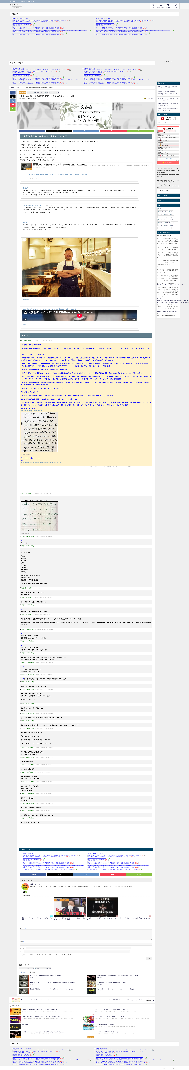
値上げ (166, 225)
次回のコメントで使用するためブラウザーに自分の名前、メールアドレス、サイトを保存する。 (46, 954)
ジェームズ (175, 222)
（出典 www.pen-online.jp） (26, 299)
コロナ (160, 217)
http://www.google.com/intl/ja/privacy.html (167, 311)
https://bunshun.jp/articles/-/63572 (31, 410)
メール (22, 948)
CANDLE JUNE (27, 205)
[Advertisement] (94, 46)
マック (160, 214)
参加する (176, 160)
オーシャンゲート (162, 219)
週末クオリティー (150, 98)
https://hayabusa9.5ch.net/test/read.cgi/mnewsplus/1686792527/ (41, 462)
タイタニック (172, 217)
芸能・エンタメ (22, 92)
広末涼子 (30, 92)
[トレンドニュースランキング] (168, 118)
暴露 (171, 211)
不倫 (47, 92)
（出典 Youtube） (25, 324)
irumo (166, 208)
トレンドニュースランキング (163, 122)
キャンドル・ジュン (39, 92)
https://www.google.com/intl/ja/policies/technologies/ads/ (170, 284)
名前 (22, 941)
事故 (172, 225)
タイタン (161, 222)
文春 (58, 92)
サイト (22, 951)
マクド (160, 225)
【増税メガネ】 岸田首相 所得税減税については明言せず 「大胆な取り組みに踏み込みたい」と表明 (168, 93)
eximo (160, 208)
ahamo (166, 214)
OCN (172, 214)
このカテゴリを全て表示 (168, 158)
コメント (23, 928)
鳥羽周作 (52, 92)
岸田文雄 (171, 219)
